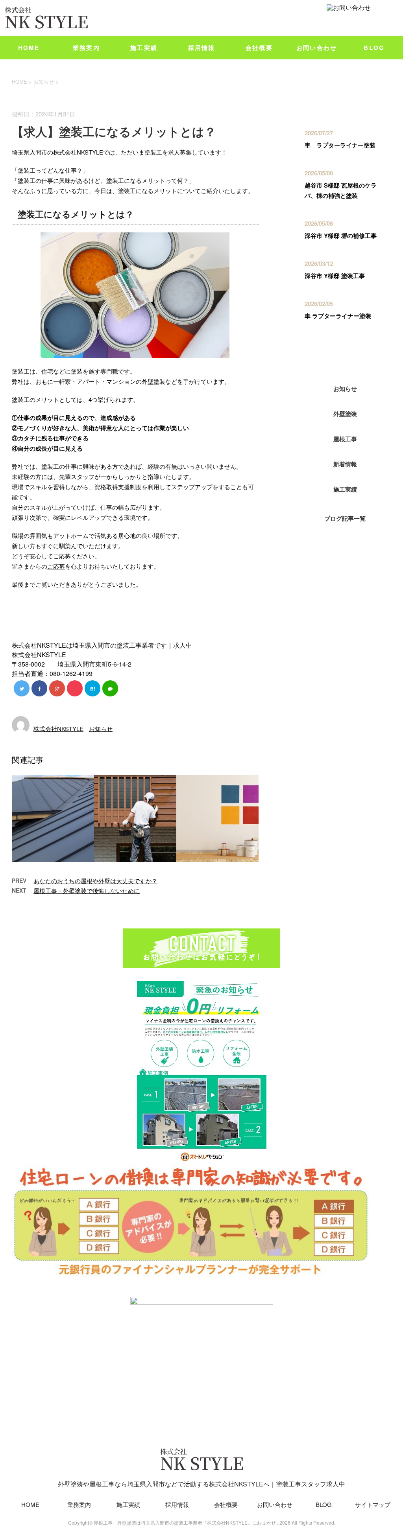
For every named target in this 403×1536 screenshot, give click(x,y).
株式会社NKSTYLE (58, 728)
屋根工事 (345, 439)
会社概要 (259, 47)
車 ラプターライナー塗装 (340, 145)
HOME (29, 47)
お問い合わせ (316, 47)
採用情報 (201, 47)
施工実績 (143, 47)
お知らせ (101, 728)
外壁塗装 (345, 413)
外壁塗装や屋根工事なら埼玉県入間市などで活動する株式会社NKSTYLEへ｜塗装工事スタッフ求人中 (201, 1483)
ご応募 (56, 566)
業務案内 (86, 47)
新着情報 (345, 464)
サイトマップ (372, 1504)
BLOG (374, 47)
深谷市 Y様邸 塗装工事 (335, 275)
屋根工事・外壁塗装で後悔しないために (86, 890)
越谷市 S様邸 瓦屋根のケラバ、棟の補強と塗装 (341, 190)
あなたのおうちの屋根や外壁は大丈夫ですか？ (95, 881)
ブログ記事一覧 (345, 518)
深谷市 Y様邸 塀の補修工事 (341, 235)
